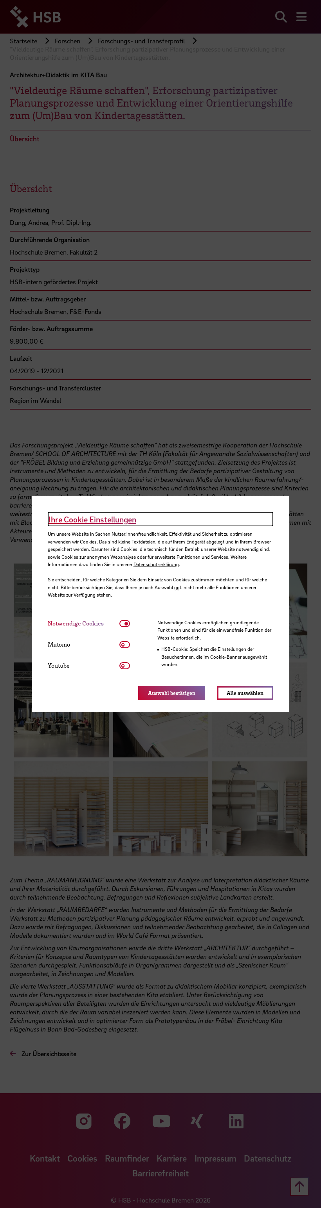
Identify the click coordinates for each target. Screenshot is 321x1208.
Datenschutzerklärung (156, 564)
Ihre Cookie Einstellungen (92, 519)
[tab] (83, 623)
